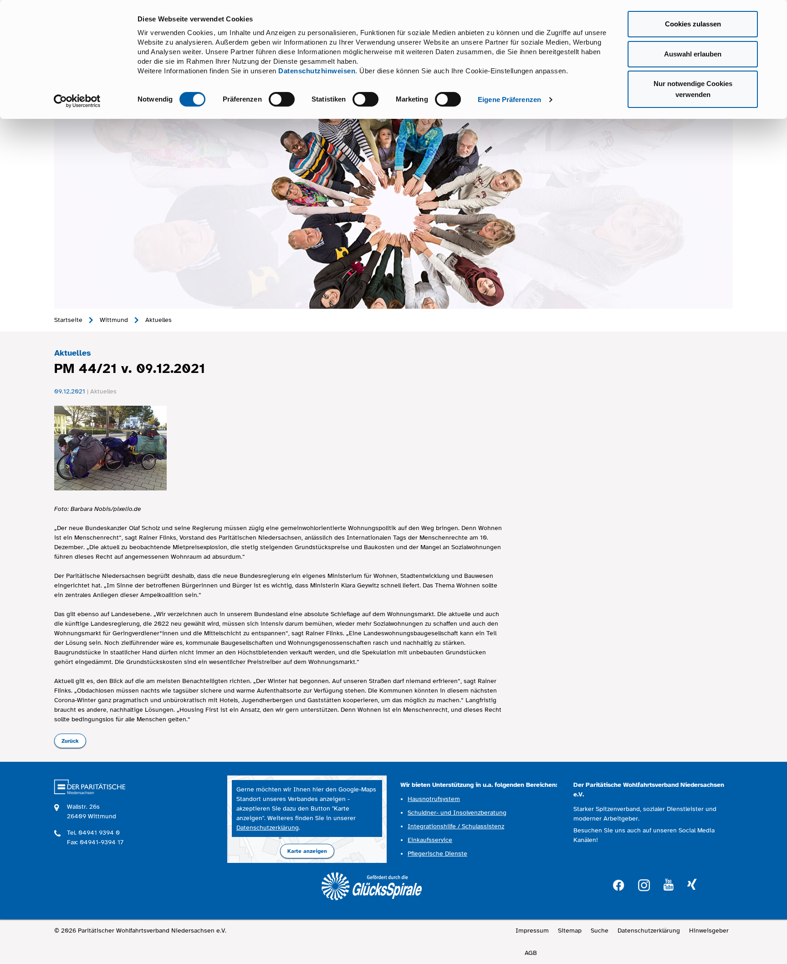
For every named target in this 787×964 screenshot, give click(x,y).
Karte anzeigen (307, 851)
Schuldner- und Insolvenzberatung (457, 812)
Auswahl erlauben (692, 54)
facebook (618, 884)
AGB (531, 953)
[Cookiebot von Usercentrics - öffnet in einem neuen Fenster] (77, 101)
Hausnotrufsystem (434, 799)
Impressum (532, 930)
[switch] (282, 99)
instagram (644, 884)
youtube (669, 885)
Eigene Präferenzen (509, 99)
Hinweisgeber (709, 930)
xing (691, 885)
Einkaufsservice (430, 840)
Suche (599, 930)
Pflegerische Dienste (437, 853)
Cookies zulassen (693, 24)
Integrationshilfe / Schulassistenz (456, 826)
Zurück (70, 741)
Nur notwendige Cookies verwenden (693, 89)
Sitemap (570, 930)
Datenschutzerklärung (267, 827)
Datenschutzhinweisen (316, 71)
